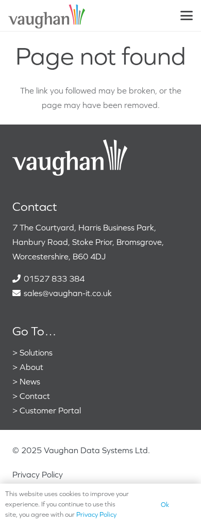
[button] (186, 15)
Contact (35, 395)
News (30, 381)
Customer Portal (50, 410)
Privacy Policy (37, 474)
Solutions (36, 352)
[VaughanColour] (47, 15)
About (31, 367)
